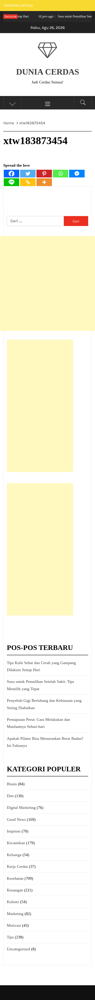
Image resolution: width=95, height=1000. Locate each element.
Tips (10, 937)
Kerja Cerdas (17, 866)
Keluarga (14, 855)
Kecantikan (16, 843)
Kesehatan (15, 878)
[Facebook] (11, 173)
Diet (10, 796)
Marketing (15, 913)
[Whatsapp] (60, 173)
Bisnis (12, 784)
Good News (16, 819)
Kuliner (13, 902)
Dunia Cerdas (47, 71)
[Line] (11, 182)
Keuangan (15, 890)
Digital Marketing (21, 807)
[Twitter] (28, 173)
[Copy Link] (28, 182)
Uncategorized (18, 949)
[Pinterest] (44, 173)
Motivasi (14, 925)
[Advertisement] (47, 283)
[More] (44, 182)
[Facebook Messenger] (77, 173)
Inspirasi (14, 831)
